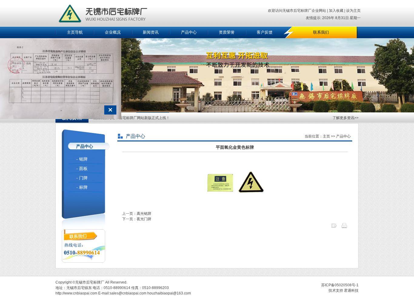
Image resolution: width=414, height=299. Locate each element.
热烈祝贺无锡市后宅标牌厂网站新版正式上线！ (131, 118)
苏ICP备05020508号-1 (340, 285)
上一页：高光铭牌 (136, 213)
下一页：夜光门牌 (136, 219)
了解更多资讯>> (345, 118)
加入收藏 (335, 10)
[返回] (334, 227)
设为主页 (353, 10)
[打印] (344, 227)
